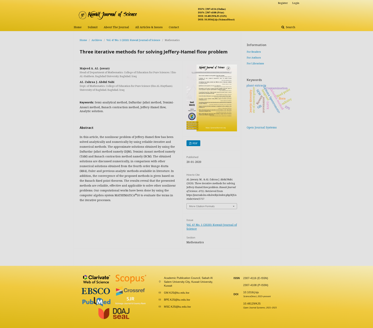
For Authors (254, 57)
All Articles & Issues (149, 27)
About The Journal (116, 27)
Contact (174, 27)
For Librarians (255, 63)
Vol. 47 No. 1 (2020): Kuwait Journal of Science (133, 40)
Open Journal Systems (262, 127)
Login (295, 3)
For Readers (254, 51)
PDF (195, 143)
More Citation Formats (202, 206)
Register (283, 3)
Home (78, 27)
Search (290, 27)
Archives (97, 40)
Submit (93, 27)
